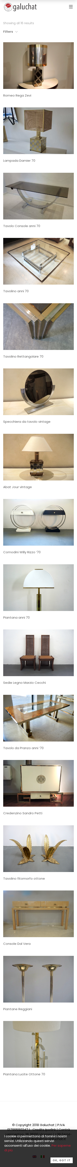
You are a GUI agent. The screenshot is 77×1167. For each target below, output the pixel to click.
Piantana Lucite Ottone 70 (24, 1074)
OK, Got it (62, 1160)
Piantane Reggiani (17, 1009)
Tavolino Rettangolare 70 (23, 356)
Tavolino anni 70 (16, 291)
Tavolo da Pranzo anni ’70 (23, 748)
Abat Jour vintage (17, 487)
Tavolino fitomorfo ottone (24, 878)
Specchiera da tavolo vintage (26, 421)
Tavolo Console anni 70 (21, 226)
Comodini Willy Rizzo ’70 (22, 552)
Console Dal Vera (17, 943)
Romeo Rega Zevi (17, 95)
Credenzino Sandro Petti (22, 813)
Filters (8, 31)
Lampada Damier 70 (19, 160)
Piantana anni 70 (16, 617)
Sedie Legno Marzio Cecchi (24, 682)
